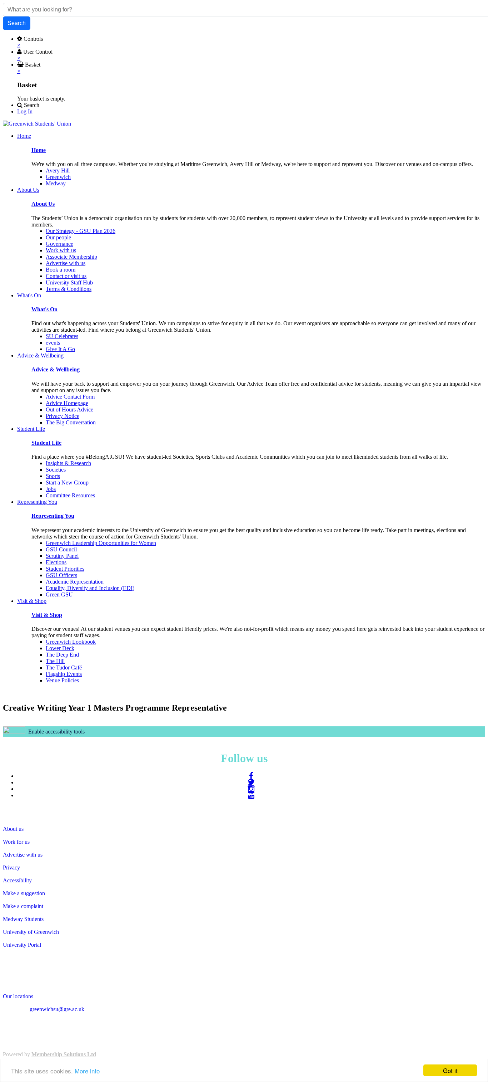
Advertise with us (65, 263)
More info (87, 1070)
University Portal (22, 945)
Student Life (46, 443)
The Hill (55, 661)
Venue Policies (62, 680)
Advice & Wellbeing (55, 369)
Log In (25, 111)
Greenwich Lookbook (71, 642)
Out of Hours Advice (69, 409)
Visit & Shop (46, 615)
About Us (43, 204)
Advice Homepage (67, 403)
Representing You (52, 516)
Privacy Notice (62, 416)
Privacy (11, 867)
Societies (56, 470)
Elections (56, 562)
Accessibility (17, 880)
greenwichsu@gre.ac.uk (57, 1009)
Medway (56, 183)
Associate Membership (71, 257)
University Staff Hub (69, 282)
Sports (53, 476)
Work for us (16, 842)
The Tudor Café (64, 667)
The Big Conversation (71, 422)
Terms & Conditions (68, 289)
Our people (58, 237)
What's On (44, 309)
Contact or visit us (66, 276)
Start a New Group (67, 482)
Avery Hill (58, 170)
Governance (59, 244)
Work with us (61, 250)
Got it (450, 1070)
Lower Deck (60, 648)
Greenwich (58, 177)
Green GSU (59, 594)
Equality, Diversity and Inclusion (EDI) (90, 588)
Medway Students (23, 919)
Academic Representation (75, 582)
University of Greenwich (31, 932)
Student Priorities (65, 569)
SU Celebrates (62, 336)
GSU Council (61, 549)
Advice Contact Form (70, 397)
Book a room (60, 270)
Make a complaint (23, 906)
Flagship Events (64, 674)
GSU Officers (61, 575)
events (53, 343)
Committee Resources (70, 495)
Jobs (51, 489)
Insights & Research (68, 463)
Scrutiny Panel (62, 556)
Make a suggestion (24, 893)
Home (38, 150)
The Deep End (62, 655)
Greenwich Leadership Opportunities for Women (101, 543)
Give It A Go (60, 349)
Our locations (18, 996)
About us (13, 829)
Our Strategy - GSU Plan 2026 (80, 231)
